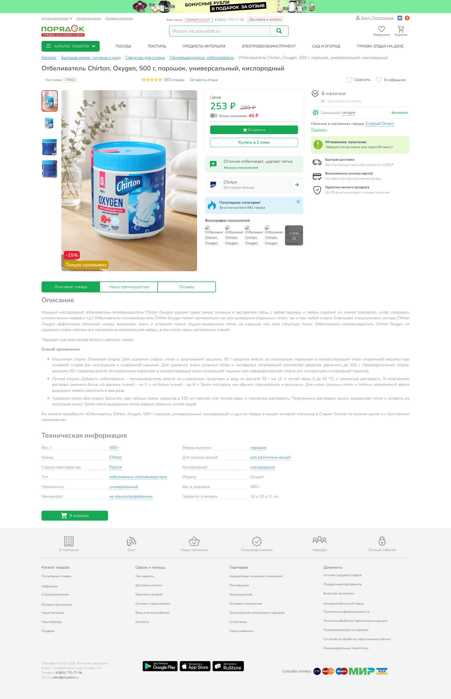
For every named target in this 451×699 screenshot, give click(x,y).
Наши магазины (52, 613)
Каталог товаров (55, 567)
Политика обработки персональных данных (355, 621)
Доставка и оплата (265, 19)
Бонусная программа (338, 593)
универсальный (123, 486)
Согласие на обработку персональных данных (357, 639)
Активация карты (88, 18)
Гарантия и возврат (149, 594)
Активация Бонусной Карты (343, 603)
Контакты (142, 622)
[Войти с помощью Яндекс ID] (407, 18)
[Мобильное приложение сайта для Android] (160, 666)
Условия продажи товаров (342, 575)
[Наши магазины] (194, 541)
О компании (238, 622)
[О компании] (68, 541)
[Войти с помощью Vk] (399, 18)
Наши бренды (51, 622)
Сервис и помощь (150, 567)
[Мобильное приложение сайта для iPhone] (195, 666)
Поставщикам (239, 585)
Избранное (49, 586)
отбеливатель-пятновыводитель (138, 476)
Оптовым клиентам (119, 18)
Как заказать (144, 576)
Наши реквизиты (241, 631)
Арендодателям (240, 594)
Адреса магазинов (54, 18)
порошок (258, 447)
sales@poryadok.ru (65, 677)
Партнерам (238, 567)
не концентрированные (131, 496)
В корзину (256, 129)
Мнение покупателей (241, 167)
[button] (70, 46)
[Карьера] (319, 539)
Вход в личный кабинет (152, 613)
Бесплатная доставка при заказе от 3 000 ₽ (359, 164)
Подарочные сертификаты (342, 584)
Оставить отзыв (204, 79)
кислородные (262, 467)
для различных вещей (270, 457)
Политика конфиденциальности (346, 612)
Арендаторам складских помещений (255, 576)
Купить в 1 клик (254, 142)
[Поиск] (279, 31)
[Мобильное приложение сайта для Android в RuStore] (228, 666)
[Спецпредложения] (256, 541)
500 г (114, 447)
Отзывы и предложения (152, 603)
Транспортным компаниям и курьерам (257, 613)
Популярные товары (56, 576)
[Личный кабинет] (382, 541)
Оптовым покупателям (245, 603)
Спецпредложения (55, 594)
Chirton (115, 457)
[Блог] (131, 541)
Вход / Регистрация (377, 17)
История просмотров (56, 604)
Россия (115, 467)
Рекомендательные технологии (346, 648)
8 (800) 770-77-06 (229, 19)
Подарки (47, 631)
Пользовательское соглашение (345, 630)
